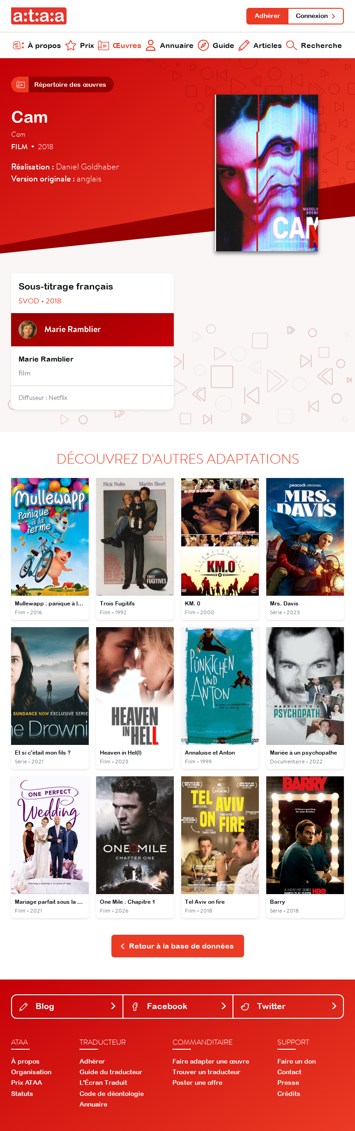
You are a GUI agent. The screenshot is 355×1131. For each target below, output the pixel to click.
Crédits (288, 1093)
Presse (288, 1082)
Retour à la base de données (181, 946)
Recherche (321, 45)
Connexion (312, 15)
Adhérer (267, 15)
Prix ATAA (26, 1082)
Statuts (22, 1093)
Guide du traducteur (111, 1072)
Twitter (270, 1006)
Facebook (166, 1006)
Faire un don (296, 1061)
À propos (44, 45)
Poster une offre (197, 1082)
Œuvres (127, 45)
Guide (223, 45)
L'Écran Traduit (103, 1082)
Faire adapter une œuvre (210, 1061)
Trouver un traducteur (206, 1072)
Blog (43, 1006)
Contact (289, 1072)
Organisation (31, 1072)
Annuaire (177, 45)
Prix (87, 45)
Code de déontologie (112, 1093)
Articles (267, 45)
